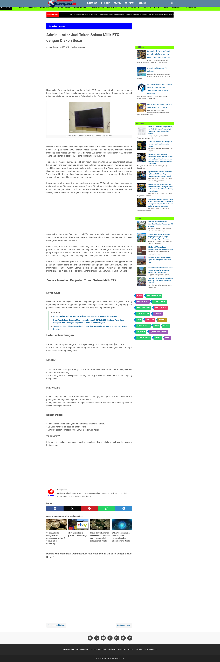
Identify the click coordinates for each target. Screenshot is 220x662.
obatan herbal (143, 326)
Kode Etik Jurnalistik (98, 649)
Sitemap (131, 649)
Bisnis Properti (159, 302)
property (129, 3)
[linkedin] (129, 638)
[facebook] (55, 508)
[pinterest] (89, 508)
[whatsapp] (106, 508)
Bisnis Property (81, 8)
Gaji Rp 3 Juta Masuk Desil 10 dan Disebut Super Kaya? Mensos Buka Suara (84, 14)
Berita (22, 8)
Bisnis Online (98, 8)
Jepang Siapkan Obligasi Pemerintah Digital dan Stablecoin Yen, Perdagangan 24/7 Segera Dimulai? (160, 174)
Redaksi (142, 3)
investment (91, 3)
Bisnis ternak (160, 308)
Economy (105, 3)
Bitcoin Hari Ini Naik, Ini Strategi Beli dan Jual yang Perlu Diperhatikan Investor (85, 316)
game (139, 320)
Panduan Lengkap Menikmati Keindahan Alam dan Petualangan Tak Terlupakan (160, 224)
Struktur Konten (150, 649)
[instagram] (116, 638)
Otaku (166, 326)
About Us (122, 649)
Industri (124, 8)
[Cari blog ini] (172, 3)
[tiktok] (110, 638)
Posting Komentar (78, 47)
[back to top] (214, 656)
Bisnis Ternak (64, 8)
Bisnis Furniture (154, 296)
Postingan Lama (123, 625)
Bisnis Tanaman (47, 8)
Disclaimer (112, 649)
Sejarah (135, 8)
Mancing (176, 8)
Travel (117, 3)
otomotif (146, 8)
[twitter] (72, 508)
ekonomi (157, 314)
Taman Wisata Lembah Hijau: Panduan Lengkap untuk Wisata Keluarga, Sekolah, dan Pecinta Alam (161, 270)
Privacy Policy (68, 649)
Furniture (112, 8)
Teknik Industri (143, 338)
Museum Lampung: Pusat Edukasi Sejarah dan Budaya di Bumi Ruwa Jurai (159, 260)
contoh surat (143, 314)
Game (156, 8)
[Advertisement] (89, 69)
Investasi (32, 8)
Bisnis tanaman (143, 308)
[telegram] (123, 508)
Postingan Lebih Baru (56, 625)
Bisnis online (142, 302)
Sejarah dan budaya (158, 332)
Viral (167, 338)
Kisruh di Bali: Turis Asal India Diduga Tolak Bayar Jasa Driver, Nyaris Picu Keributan (160, 280)
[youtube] (103, 638)
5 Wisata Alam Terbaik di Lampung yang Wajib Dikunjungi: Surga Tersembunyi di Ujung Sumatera (159, 236)
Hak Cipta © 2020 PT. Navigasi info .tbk (110, 658)
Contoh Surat (190, 8)
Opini (156, 326)
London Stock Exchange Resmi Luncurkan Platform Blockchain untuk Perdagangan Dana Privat (158, 54)
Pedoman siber (82, 649)
